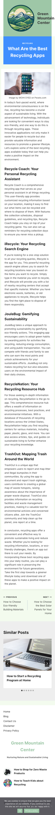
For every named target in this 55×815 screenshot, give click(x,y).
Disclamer (9, 725)
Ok (20, 811)
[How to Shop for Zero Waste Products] (7, 772)
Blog (5, 716)
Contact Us (9, 721)
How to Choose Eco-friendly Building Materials (13, 603)
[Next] (47, 663)
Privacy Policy (11, 730)
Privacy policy (31, 811)
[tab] (22, 690)
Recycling (27, 43)
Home (6, 711)
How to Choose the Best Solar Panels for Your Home (43, 605)
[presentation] (27, 655)
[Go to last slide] (8, 663)
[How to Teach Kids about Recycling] (7, 783)
